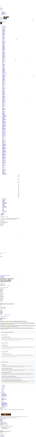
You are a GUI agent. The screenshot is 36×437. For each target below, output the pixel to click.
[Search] (1, 23)
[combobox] (3, 21)
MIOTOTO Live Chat (4, 399)
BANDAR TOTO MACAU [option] (2, 296)
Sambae (3, 205)
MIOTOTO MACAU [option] (1, 292)
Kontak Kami (3, 385)
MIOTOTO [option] (1, 291)
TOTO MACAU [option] (2, 293)
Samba (3, 204)
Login (1, 18)
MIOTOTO (6, 325)
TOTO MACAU (4, 402)
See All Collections (4, 202)
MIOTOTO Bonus (4, 398)
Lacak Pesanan (2, 214)
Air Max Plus (3, 200)
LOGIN (1, 311)
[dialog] (18, 422)
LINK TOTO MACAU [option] (1, 294)
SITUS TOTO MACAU (4, 404)
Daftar (5, 18)
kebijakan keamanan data (16, 409)
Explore (1, 24)
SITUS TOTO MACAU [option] (2, 297)
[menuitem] (3, 25)
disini (9, 304)
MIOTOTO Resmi (4, 394)
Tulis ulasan (8, 285)
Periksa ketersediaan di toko (3, 318)
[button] (1, 254)
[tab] (18, 24)
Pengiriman (3, 387)
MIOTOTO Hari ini (4, 393)
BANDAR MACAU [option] (1, 300)
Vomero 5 (3, 201)
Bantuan (3, 14)
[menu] (18, 119)
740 (2, 208)
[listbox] (7, 296)
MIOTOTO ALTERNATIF (5, 403)
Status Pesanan (3, 386)
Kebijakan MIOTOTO (4, 395)
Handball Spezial (4, 203)
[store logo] (6, 17)
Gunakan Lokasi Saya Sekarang (3, 423)
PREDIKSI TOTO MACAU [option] (2, 299)
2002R (3, 209)
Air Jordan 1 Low (4, 199)
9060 (3, 210)
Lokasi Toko (3, 12)
